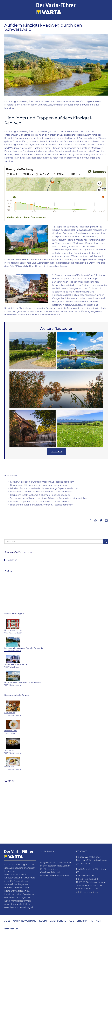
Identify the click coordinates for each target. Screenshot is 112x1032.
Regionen (12, 560)
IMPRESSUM (11, 928)
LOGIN (43, 920)
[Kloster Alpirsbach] (26, 226)
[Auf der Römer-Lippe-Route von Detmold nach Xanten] (32, 428)
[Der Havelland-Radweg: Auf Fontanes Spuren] (56, 389)
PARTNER (95, 920)
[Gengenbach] (26, 275)
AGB (71, 920)
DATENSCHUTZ (57, 920)
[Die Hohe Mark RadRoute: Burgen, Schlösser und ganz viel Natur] (80, 350)
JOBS (7, 920)
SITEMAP (82, 920)
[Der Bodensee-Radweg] (32, 350)
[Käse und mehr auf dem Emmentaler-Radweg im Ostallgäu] (80, 428)
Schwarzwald (45, 104)
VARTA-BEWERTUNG (24, 920)
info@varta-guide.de (87, 891)
